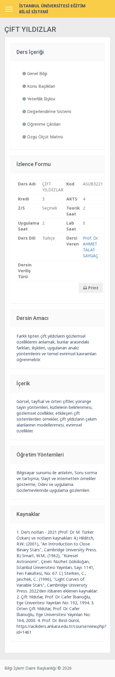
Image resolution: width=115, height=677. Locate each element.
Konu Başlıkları (40, 86)
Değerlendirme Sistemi (48, 111)
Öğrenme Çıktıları (43, 124)
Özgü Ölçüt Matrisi (44, 137)
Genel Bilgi (36, 73)
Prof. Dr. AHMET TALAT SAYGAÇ (90, 246)
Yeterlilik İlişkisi (40, 99)
